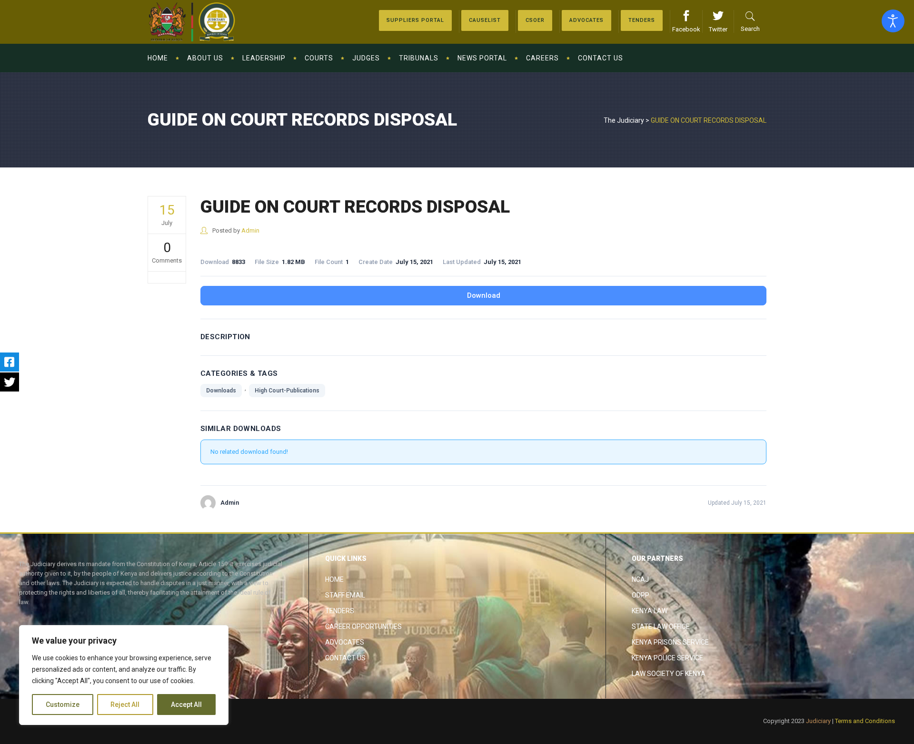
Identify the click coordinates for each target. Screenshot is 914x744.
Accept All (186, 704)
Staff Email (345, 595)
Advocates (344, 642)
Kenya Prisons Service (670, 642)
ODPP (640, 595)
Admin (250, 230)
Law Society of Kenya (668, 673)
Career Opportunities (363, 626)
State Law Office (661, 626)
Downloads (221, 390)
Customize (62, 704)
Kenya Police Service (667, 658)
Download (483, 295)
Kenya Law (649, 611)
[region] (123, 675)
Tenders (339, 611)
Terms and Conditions (865, 720)
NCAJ (640, 579)
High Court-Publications (287, 390)
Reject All (124, 704)
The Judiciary (624, 120)
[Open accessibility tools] (893, 21)
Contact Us (345, 658)
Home (334, 579)
